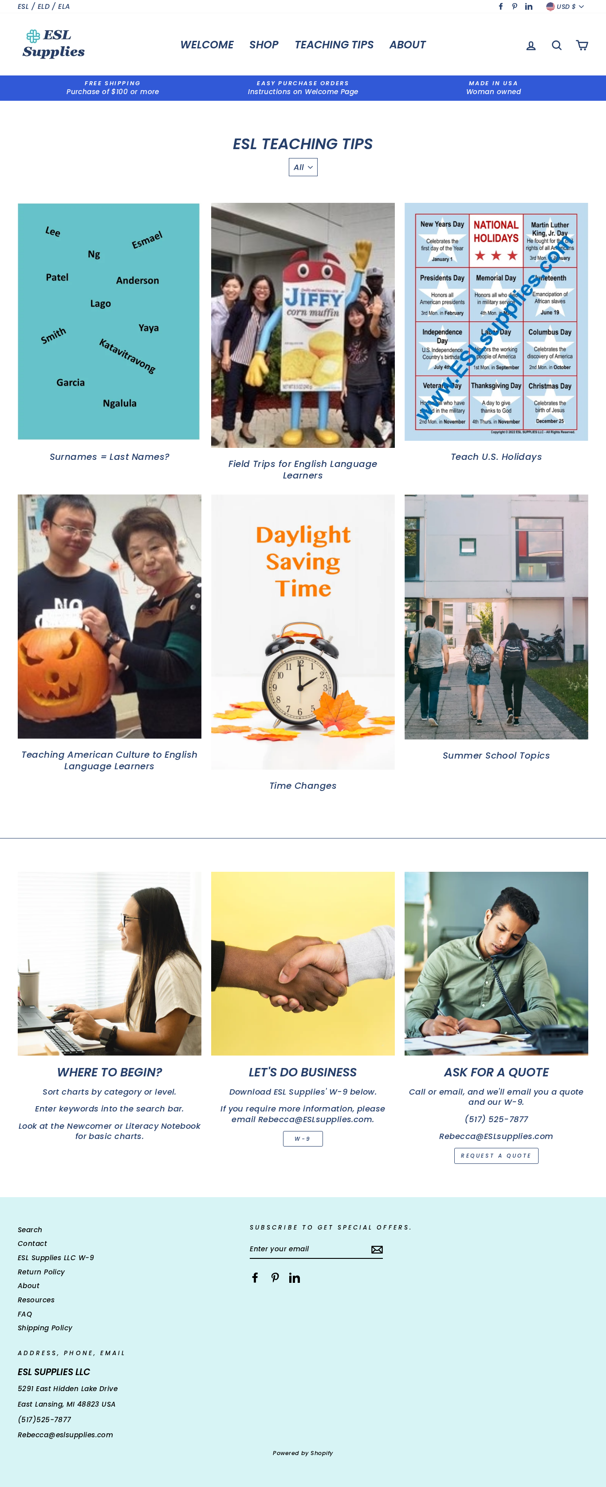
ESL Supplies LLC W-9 (56, 1257)
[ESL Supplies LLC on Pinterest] (275, 1277)
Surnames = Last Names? (110, 457)
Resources (36, 1300)
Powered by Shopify (303, 1453)
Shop (264, 44)
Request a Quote (496, 1155)
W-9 (303, 1139)
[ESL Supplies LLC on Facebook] (255, 1277)
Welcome (207, 44)
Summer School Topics (496, 755)
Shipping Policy (45, 1328)
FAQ (25, 1314)
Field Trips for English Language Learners (302, 470)
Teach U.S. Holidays (497, 457)
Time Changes (303, 785)
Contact (32, 1243)
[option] (113, 88)
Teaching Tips (334, 44)
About (408, 44)
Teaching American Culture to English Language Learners (109, 760)
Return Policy (41, 1272)
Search (30, 1229)
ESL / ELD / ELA (44, 6)
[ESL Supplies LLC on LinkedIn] (294, 1277)
